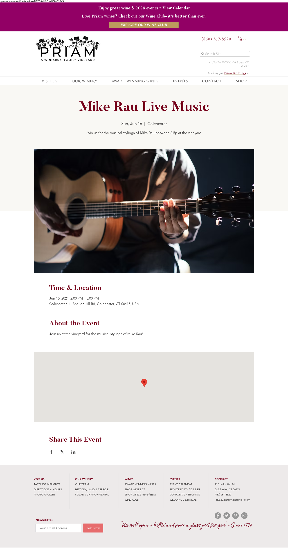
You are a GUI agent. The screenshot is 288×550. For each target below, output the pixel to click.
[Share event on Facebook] (51, 452)
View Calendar (176, 9)
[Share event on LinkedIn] (73, 452)
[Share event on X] (62, 452)
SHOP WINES (133, 494)
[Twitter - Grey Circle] (226, 515)
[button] (242, 38)
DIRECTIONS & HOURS (48, 489)
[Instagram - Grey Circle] (244, 515)
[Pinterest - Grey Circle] (235, 515)
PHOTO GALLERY (44, 494)
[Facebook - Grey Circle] (218, 515)
